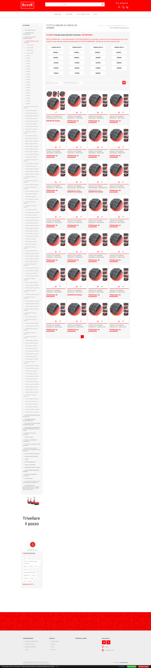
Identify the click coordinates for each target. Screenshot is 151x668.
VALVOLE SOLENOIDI (30, 465)
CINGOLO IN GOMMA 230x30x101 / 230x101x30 (96, 326)
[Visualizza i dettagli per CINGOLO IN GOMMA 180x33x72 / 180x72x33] (77, 135)
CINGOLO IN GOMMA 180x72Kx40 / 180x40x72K (75, 187)
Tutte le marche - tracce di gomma (31, 107)
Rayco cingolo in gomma (32, 343)
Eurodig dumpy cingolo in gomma (31, 181)
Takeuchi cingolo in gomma (32, 368)
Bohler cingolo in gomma (32, 149)
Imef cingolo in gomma (31, 241)
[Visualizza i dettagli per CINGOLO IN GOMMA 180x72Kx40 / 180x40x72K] (77, 170)
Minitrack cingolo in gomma (32, 294)
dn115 (36, 566)
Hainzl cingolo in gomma (32, 223)
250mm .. (56, 57)
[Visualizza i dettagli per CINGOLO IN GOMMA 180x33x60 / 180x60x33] (56, 135)
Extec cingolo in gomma (31, 194)
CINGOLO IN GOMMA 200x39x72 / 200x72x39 (117, 256)
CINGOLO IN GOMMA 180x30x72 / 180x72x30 (75, 117)
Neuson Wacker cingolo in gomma (31, 309)
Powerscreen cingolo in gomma (30, 337)
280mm (98, 57)
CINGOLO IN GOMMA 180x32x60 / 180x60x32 (96, 117)
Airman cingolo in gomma (32, 126)
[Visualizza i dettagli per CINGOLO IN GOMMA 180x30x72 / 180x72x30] (77, 100)
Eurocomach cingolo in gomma (30, 187)
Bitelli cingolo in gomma (31, 143)
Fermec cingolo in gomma (32, 199)
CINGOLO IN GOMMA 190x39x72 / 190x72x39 (54, 221)
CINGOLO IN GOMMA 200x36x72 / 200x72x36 (54, 256)
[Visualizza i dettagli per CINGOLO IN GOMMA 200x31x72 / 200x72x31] (77, 205)
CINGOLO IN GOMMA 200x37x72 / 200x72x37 (75, 256)
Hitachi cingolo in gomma (32, 231)
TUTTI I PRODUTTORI (30, 30)
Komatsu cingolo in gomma (32, 256)
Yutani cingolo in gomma (32, 406)
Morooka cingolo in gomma (32, 301)
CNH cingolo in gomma (31, 166)
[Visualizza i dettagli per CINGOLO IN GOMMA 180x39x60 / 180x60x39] (119, 135)
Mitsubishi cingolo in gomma (30, 297)
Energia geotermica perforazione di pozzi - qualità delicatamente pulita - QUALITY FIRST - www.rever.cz (31, 487)
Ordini (52, 647)
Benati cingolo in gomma (32, 138)
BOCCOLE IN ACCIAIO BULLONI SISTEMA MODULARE (31, 424)
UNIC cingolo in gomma (31, 379)
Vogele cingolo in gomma (32, 387)
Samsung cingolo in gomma (32, 351)
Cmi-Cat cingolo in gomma (32, 163)
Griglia (124, 82)
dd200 (31, 566)
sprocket (26, 578)
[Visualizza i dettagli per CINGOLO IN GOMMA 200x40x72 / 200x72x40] (56, 274)
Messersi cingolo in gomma (32, 288)
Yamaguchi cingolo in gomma (30, 395)
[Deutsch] (119, 3)
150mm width (98, 47)
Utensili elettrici (29, 478)
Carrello (127, 7)
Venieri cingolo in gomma (32, 381)
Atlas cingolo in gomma (31, 129)
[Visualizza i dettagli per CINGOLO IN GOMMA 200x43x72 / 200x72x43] (119, 274)
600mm (119, 68)
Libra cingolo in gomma (31, 273)
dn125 (25, 569)
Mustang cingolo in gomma (32, 303)
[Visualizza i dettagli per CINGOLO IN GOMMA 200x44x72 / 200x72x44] (56, 309)
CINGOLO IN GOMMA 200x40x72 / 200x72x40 (54, 291)
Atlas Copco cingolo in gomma (30, 132)
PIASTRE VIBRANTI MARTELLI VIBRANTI (31, 470)
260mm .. (77, 57)
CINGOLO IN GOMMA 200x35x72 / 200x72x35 (117, 221)
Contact (27, 649)
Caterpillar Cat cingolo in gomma (31, 160)
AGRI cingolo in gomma (31, 118)
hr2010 (33, 575)
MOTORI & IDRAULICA (30, 462)
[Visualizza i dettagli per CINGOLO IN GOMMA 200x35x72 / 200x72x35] (119, 205)
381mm (98, 63)
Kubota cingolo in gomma (32, 261)
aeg (29, 558)
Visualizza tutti (28, 584)
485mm (76, 68)
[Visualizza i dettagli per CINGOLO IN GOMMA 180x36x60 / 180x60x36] (98, 135)
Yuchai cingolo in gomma (32, 404)
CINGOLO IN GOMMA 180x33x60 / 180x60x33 (54, 152)
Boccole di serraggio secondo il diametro (31, 444)
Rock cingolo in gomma (31, 345)
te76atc (30, 581)
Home (101, 25)
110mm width (56, 47)
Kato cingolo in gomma (31, 250)
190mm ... (77, 52)
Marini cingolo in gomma (32, 282)
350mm (76, 63)
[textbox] (81, 4)
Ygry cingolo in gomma (31, 401)
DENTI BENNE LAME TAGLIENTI (32, 467)
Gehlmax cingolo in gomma (32, 217)
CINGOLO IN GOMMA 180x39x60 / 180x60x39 (117, 152)
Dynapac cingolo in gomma (32, 174)
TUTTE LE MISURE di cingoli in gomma (31, 41)
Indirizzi (53, 644)
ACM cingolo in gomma (31, 110)
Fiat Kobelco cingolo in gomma (30, 206)
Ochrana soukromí (30, 644)
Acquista (77, 112)
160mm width (119, 47)
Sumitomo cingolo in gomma (30, 362)
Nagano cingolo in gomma (32, 306)
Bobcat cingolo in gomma (32, 146)
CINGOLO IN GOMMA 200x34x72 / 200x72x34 (96, 221)
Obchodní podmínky (30, 647)
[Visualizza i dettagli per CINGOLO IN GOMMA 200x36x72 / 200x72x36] (56, 239)
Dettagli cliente (55, 641)
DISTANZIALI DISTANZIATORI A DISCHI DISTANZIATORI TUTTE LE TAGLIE (31, 429)
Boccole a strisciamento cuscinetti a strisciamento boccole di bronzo (32, 449)
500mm (98, 68)
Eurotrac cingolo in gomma (32, 191)
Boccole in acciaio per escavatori (29, 433)
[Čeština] (116, 3)
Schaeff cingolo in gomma (32, 359)
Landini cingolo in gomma (32, 268)
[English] (121, 3)
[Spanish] (125, 3)
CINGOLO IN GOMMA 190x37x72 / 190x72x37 (117, 187)
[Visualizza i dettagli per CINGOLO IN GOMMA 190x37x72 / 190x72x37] (119, 170)
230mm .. (119, 52)
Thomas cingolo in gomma (32, 376)
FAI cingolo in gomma (31, 196)
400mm (119, 63)
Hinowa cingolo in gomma (32, 228)
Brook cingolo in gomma (32, 151)
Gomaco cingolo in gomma (32, 220)
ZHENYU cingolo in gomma (32, 412)
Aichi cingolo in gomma (31, 124)
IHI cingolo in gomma (31, 239)
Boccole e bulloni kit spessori (32, 453)
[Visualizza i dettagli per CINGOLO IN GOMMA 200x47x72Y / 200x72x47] (77, 309)
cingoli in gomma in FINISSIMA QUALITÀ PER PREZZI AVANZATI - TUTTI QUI (55, 119)
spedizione (47, 664)
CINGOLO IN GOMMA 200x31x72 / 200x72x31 (75, 221)
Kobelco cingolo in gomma (32, 253)
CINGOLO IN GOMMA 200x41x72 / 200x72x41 (75, 291)
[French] (123, 3)
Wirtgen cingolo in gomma (32, 392)
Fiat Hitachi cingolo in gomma (30, 202)
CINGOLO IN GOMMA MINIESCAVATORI (116, 25)
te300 (31, 578)
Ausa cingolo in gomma (31, 135)
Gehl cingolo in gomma (31, 215)
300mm (119, 57)
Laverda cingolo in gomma (32, 270)
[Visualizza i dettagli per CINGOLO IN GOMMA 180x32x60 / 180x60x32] (98, 100)
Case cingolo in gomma (31, 157)
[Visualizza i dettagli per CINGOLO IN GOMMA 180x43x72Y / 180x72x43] (56, 170)
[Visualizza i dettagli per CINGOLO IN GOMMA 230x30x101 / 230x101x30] (98, 309)
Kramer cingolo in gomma (32, 259)
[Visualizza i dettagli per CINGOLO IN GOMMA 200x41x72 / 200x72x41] (77, 274)
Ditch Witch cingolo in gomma (30, 177)
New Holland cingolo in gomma (30, 313)
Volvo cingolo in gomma (31, 389)
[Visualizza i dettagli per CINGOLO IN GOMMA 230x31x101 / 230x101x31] (119, 309)
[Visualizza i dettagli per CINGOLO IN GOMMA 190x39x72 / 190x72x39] (56, 205)
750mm (76, 73)
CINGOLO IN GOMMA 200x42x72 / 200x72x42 (96, 291)
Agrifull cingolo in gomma (32, 116)
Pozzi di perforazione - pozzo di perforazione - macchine (31, 481)
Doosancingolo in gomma (32, 171)
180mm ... (56, 52)
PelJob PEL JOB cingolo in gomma (31, 329)
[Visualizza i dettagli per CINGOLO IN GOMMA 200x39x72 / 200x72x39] (119, 239)
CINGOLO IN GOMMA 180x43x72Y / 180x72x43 (54, 187)
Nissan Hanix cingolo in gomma (30, 320)
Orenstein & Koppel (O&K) (32, 323)
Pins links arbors (29, 437)
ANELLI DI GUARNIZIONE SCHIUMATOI (30, 440)
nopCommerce (124, 662)
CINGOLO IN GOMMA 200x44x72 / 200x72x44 (54, 326)
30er (25, 558)
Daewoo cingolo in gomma (32, 169)
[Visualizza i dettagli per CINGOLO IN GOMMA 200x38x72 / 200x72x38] (98, 239)
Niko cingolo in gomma (31, 316)
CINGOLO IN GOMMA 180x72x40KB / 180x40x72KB (97, 187)
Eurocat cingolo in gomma (32, 184)
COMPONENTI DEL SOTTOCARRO (28, 33)
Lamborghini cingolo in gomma (30, 264)
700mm (55, 73)
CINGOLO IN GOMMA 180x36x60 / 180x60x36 (96, 152)
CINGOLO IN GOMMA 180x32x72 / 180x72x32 (117, 117)
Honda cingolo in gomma (32, 233)
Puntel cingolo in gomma (32, 340)
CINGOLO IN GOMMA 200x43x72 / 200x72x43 (117, 291)
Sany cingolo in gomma (31, 356)
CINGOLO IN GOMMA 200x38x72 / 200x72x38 (96, 256)
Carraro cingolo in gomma (32, 154)
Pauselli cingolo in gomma (32, 326)
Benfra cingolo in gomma (32, 141)
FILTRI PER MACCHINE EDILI (31, 456)
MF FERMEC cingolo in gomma (30, 291)
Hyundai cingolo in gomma (32, 236)
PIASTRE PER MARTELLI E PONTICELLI (30, 475)
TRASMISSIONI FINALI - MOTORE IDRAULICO (29, 419)
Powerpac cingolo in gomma (30, 333)
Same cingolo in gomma (31, 348)
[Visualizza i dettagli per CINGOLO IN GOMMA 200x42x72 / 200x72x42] (98, 274)
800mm (98, 73)
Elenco (127, 82)
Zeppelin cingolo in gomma (32, 409)
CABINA (26, 459)
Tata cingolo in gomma (31, 371)
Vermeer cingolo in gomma (32, 384)
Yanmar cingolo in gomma (32, 398)
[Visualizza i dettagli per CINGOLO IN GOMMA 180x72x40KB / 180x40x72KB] (98, 170)
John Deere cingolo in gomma (30, 247)
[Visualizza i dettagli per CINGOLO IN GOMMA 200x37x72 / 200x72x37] (77, 239)
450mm (55, 68)
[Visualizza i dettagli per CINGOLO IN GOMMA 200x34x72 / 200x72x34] (98, 205)
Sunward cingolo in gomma (32, 365)
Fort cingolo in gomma (31, 209)
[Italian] (127, 3)
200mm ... (98, 52)
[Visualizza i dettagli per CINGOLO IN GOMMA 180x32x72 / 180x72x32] (119, 100)
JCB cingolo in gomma (31, 244)
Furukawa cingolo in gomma (32, 212)
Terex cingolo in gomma (31, 373)
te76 (25, 581)
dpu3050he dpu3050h (29, 572)
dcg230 (25, 566)
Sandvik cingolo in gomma (32, 353)
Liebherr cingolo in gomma (32, 276)
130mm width (77, 47)
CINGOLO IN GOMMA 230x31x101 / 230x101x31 (117, 326)
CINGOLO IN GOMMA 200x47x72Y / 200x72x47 (75, 326)
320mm (55, 63)
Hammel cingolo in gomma (32, 225)
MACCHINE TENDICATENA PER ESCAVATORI (31, 415)
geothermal (27, 575)
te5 (36, 578)
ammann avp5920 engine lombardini (30, 562)
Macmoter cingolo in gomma (30, 279)
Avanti (92, 336)
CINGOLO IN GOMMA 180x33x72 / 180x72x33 (75, 152)
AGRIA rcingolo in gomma (32, 121)
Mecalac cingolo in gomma (32, 285)
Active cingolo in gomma (32, 113)
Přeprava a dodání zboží (31, 641)
